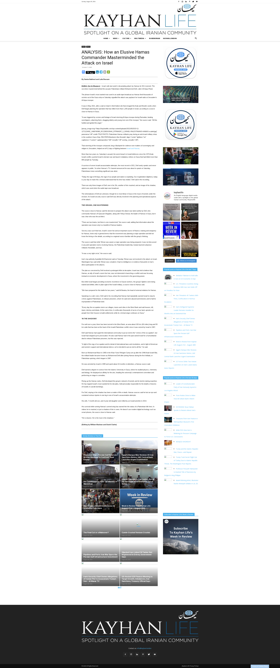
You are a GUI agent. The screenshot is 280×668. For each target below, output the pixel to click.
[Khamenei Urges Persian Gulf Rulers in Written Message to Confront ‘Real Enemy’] (101, 452)
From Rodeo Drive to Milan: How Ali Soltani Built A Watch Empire (180, 398)
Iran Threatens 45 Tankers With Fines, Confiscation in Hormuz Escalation (181, 298)
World (88, 46)
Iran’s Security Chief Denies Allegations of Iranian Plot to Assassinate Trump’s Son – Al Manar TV (100, 578)
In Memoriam (154, 38)
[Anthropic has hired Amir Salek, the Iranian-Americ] (189, 212)
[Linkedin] (186, 1)
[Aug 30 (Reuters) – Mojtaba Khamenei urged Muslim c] (189, 230)
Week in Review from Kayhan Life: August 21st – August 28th (136, 507)
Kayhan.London (170, 38)
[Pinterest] (189, 1)
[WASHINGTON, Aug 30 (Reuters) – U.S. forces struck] (171, 212)
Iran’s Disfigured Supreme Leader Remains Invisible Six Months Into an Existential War (179, 310)
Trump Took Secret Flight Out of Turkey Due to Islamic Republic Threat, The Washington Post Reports (181, 460)
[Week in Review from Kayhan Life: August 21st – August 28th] (139, 501)
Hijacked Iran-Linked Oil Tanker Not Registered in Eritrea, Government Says (137, 554)
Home (105, 38)
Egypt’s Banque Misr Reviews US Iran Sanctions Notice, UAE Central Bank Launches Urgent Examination (137, 457)
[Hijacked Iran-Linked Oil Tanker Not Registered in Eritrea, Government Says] (139, 550)
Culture (125, 38)
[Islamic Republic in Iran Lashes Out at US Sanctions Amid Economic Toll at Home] (139, 477)
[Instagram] (182, 1)
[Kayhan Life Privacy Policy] (190, 666)
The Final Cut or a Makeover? (96, 532)
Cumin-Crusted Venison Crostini (136, 532)
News (115, 38)
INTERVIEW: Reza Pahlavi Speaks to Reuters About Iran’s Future (179, 410)
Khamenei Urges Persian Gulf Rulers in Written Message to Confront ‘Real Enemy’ (100, 457)
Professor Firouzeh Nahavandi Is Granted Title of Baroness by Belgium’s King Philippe (180, 472)
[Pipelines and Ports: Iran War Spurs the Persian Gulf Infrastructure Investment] (101, 550)
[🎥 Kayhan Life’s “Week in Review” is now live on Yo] (171, 230)
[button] (195, 38)
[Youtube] (196, 1)
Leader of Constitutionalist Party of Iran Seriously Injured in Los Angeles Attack (180, 387)
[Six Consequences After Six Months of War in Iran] (101, 477)
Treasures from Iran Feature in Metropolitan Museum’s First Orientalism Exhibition (181, 422)
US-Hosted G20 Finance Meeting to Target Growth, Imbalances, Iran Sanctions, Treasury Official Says (137, 578)
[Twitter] (193, 1)
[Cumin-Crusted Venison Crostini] (139, 525)
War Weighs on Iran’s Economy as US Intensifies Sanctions (99, 507)
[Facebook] (178, 1)
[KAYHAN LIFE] (140, 19)
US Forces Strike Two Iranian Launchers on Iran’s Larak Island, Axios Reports (180, 364)
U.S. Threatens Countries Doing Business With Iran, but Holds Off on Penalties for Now (181, 287)
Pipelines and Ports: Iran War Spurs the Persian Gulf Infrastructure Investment (100, 555)
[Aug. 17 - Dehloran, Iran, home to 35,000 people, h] (189, 248)
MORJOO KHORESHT (183, 442)
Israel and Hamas (133, 148)
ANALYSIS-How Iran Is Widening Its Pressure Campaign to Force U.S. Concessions (180, 433)
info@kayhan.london (144, 648)
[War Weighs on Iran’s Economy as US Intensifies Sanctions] (101, 501)
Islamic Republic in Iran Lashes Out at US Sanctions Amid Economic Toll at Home (138, 481)
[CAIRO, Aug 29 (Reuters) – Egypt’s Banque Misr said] (171, 248)
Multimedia (139, 38)
